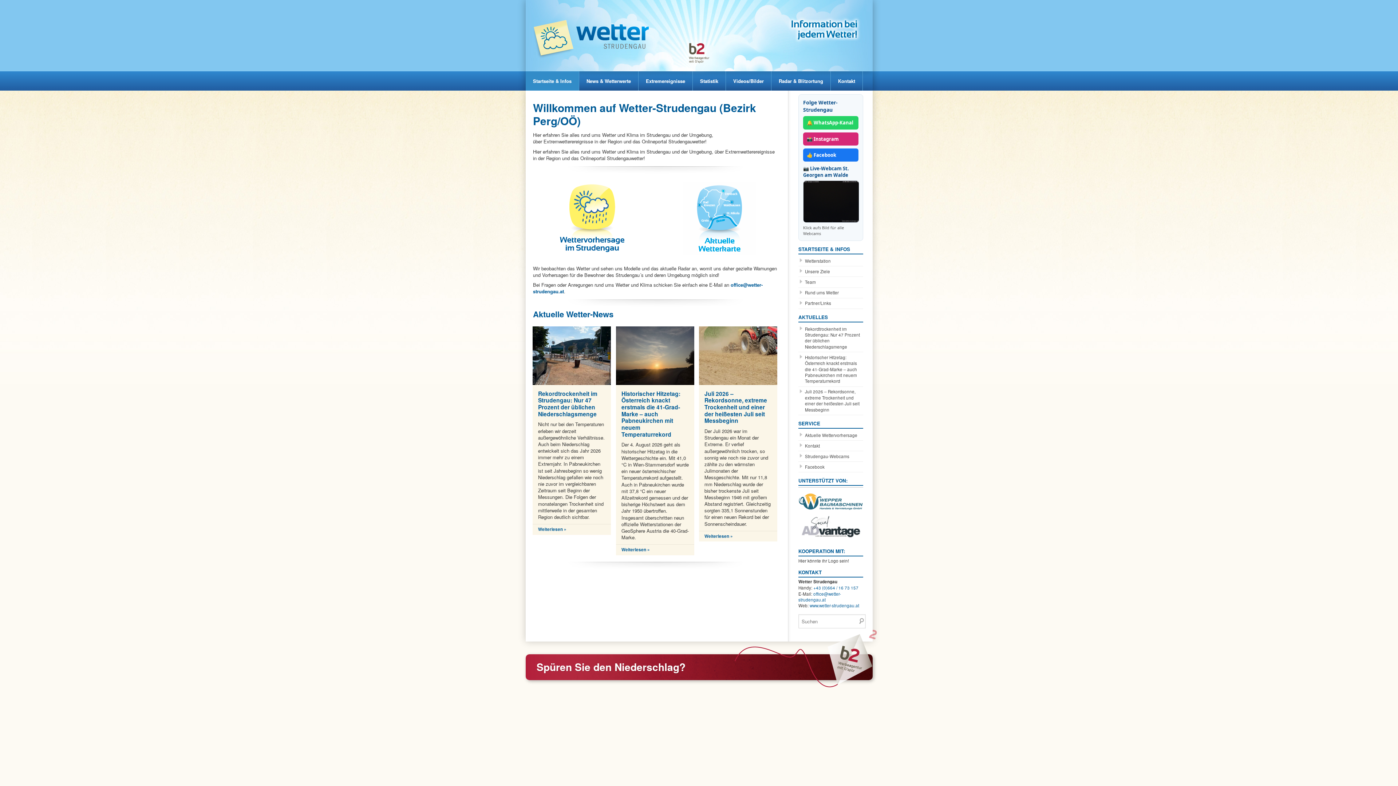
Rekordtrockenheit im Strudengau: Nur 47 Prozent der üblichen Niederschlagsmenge (567, 403)
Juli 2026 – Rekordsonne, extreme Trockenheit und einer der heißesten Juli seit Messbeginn (735, 407)
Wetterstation (818, 261)
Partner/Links (818, 303)
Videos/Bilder (748, 81)
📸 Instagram (823, 139)
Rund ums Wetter (822, 292)
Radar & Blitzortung (801, 81)
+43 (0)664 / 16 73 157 (835, 588)
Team (810, 282)
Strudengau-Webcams (827, 456)
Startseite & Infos (552, 81)
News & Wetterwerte (609, 81)
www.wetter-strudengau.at (834, 605)
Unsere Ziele (817, 271)
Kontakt (846, 81)
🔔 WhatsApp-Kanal (830, 122)
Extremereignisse (665, 81)
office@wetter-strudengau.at (819, 597)
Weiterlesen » (552, 529)
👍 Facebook (821, 155)
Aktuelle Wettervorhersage (831, 435)
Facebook (815, 467)
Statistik (709, 81)
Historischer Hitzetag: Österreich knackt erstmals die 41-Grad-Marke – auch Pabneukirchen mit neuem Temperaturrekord (650, 413)
